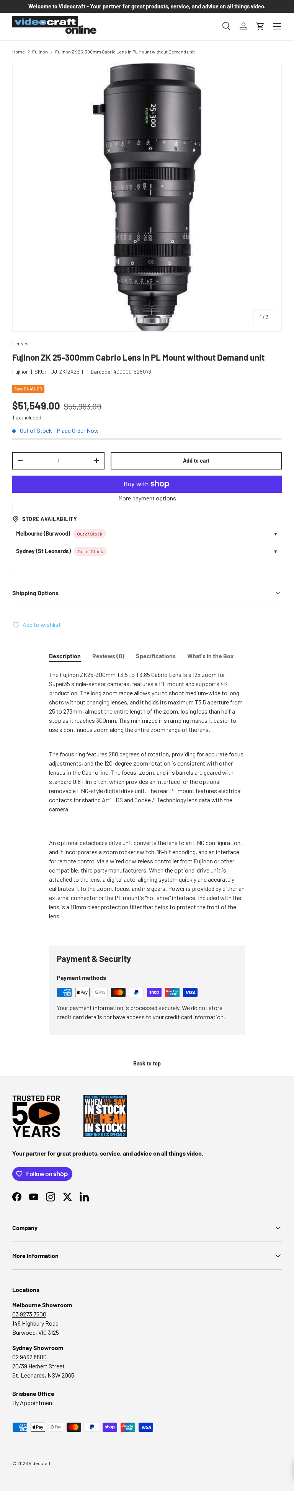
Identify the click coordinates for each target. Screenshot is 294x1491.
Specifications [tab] (156, 655)
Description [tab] (65, 655)
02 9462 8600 (29, 1356)
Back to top (147, 1063)
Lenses (20, 343)
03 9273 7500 (29, 1314)
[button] (260, 26)
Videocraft (40, 1463)
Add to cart (196, 460)
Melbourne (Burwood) (43, 533)
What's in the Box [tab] (210, 655)
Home (18, 51)
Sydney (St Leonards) (43, 550)
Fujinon (40, 51)
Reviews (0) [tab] (108, 655)
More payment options (147, 498)
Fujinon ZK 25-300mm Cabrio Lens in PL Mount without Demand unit (125, 51)
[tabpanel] (147, 795)
